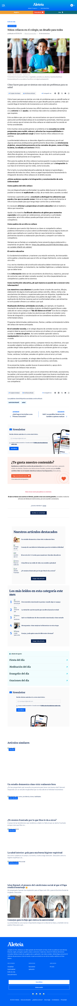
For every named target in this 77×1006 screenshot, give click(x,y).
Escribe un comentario (38, 513)
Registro (16, 12)
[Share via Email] (65, 93)
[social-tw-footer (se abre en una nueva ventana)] (40, 994)
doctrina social (13, 863)
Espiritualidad (11, 969)
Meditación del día (20, 666)
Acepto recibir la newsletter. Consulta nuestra (29, 443)
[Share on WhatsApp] (68, 93)
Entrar (44, 506)
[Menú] (14, 5)
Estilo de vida (11, 22)
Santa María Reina (45, 8)
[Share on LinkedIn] (58, 93)
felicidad (11, 749)
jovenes (11, 898)
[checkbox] (10, 442)
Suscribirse (39, 982)
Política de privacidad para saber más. (51, 705)
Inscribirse (14, 448)
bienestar (12, 830)
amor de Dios (13, 798)
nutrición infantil (14, 402)
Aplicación (32, 969)
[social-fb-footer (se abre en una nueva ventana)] (37, 994)
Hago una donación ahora (20, 476)
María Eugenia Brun (30, 34)
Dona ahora (37, 12)
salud (23, 402)
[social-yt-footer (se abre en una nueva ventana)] (33, 994)
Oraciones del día (19, 680)
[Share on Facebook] (55, 93)
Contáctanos (55, 1000)
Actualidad (11, 967)
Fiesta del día (17, 660)
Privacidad (64, 1000)
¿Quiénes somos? (37, 1000)
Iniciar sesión (39, 987)
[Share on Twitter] (62, 93)
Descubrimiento (12, 974)
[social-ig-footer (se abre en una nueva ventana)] (44, 994)
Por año (52, 967)
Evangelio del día (19, 673)
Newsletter (32, 967)
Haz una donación (26, 1000)
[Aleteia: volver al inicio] (38, 4)
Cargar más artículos (38, 578)
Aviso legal (47, 1000)
